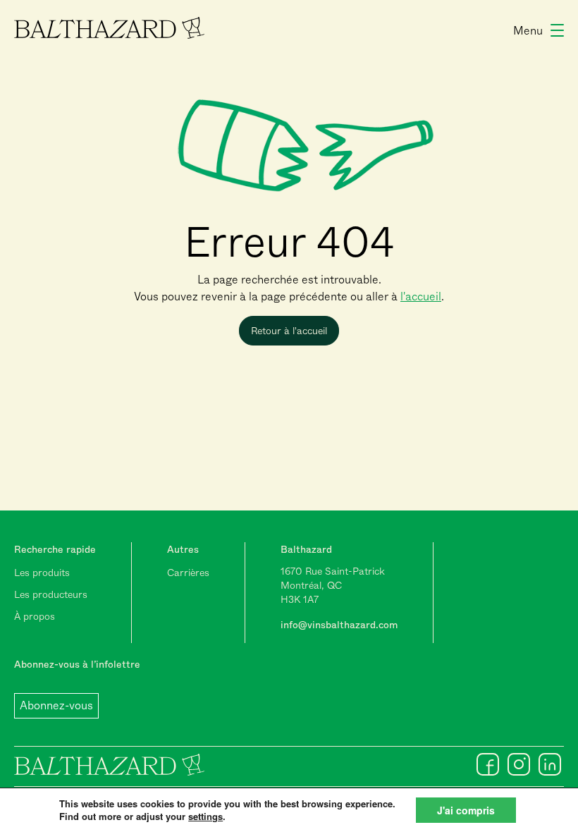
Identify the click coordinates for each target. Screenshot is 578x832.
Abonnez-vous (56, 705)
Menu (528, 31)
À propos (34, 616)
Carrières (188, 572)
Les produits (42, 572)
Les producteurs (50, 594)
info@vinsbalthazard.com (339, 625)
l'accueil (420, 296)
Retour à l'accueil (289, 331)
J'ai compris (466, 810)
